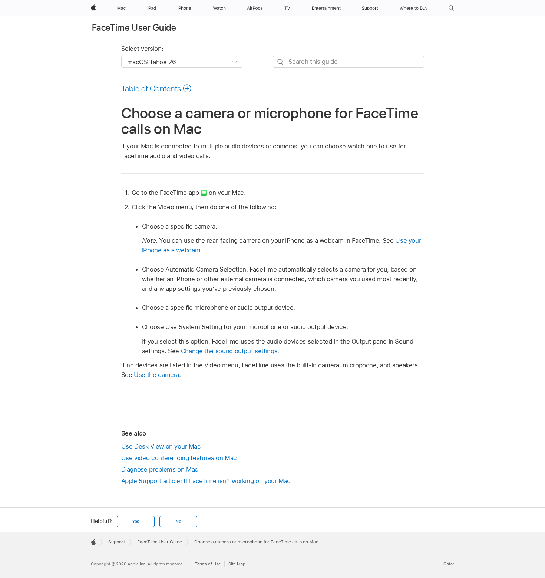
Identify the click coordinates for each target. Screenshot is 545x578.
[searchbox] (348, 62)
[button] (451, 8)
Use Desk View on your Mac (161, 446)
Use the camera (156, 374)
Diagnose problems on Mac (159, 469)
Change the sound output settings (229, 351)
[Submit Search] (281, 62)
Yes (135, 521)
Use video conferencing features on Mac (179, 458)
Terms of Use (208, 563)
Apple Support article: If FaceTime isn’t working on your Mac (206, 481)
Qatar (448, 563)
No (178, 521)
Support (116, 542)
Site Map (236, 563)
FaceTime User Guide (134, 27)
